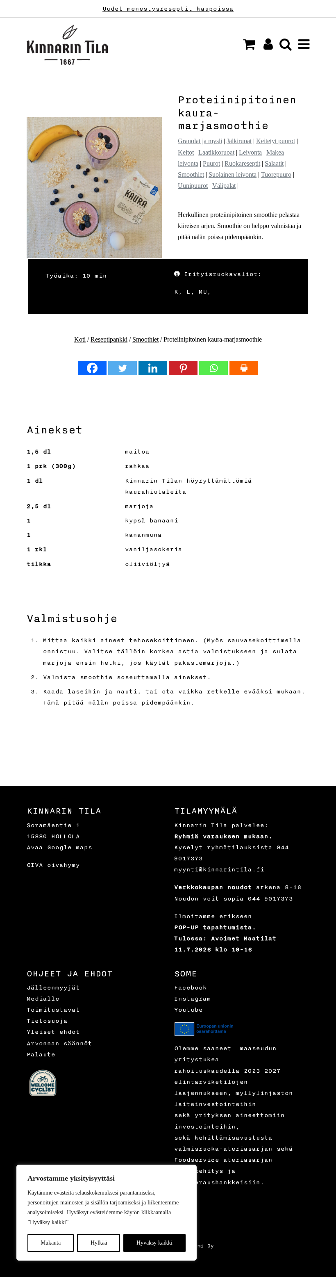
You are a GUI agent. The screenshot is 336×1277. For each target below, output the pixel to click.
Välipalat (224, 185)
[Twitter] (122, 368)
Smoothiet (191, 174)
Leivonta (250, 152)
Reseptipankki (109, 339)
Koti (80, 339)
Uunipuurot (193, 185)
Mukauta (51, 1243)
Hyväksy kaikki (154, 1243)
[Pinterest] (183, 368)
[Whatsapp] (213, 368)
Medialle (43, 998)
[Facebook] (92, 368)
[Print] (243, 368)
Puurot (211, 163)
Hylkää (99, 1243)
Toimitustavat (53, 1010)
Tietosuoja (47, 1021)
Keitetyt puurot (275, 140)
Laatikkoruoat (216, 152)
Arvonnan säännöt (59, 1043)
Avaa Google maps (59, 847)
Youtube (188, 1010)
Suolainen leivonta (233, 174)
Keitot (186, 152)
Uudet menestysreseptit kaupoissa (168, 9)
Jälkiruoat (239, 140)
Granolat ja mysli (200, 140)
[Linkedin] (152, 368)
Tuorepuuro (276, 174)
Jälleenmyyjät (53, 987)
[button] (249, 44)
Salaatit (274, 163)
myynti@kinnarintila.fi (219, 869)
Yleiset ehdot (53, 1032)
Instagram (192, 998)
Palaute (41, 1054)
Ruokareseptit (242, 163)
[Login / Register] (265, 46)
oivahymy (63, 865)
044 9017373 (270, 898)
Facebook (190, 987)
